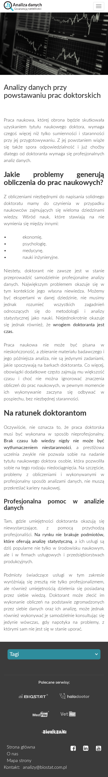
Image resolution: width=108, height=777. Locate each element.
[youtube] (98, 749)
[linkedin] (86, 749)
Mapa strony (19, 761)
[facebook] (73, 749)
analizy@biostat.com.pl (45, 767)
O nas (12, 754)
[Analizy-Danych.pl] (22, 6)
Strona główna (21, 747)
